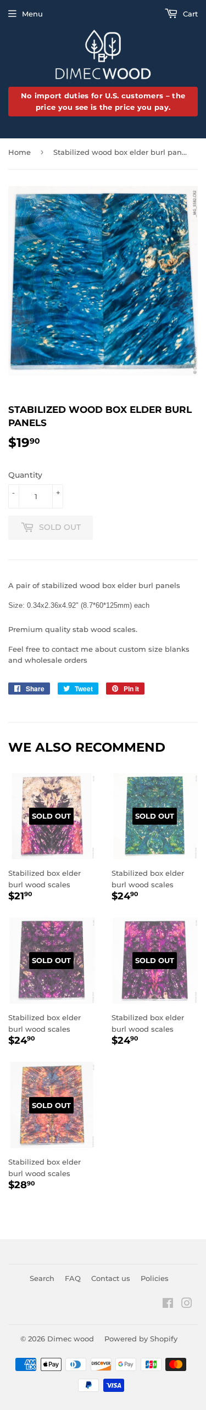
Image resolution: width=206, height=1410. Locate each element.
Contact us (110, 1278)
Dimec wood (70, 1338)
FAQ (73, 1278)
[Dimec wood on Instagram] (186, 1304)
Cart (189, 13)
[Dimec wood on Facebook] (168, 1304)
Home (19, 152)
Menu (32, 13)
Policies (155, 1278)
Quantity (25, 475)
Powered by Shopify (140, 1338)
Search (42, 1278)
